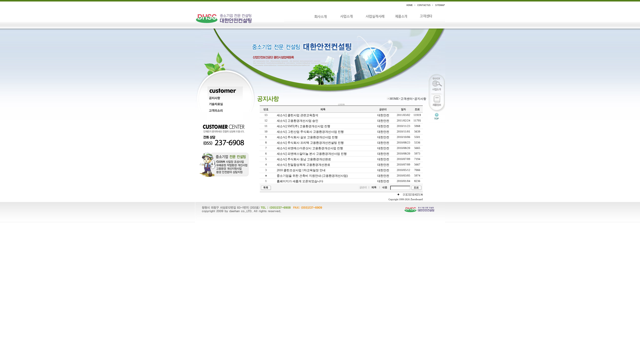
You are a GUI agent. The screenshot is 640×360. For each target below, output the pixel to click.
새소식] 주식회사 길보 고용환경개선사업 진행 (307, 137)
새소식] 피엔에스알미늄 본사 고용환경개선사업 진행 (312, 154)
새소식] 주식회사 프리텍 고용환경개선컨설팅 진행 (310, 142)
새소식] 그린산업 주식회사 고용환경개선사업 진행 (310, 132)
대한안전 (383, 115)
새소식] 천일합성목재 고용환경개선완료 (303, 164)
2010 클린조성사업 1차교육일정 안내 (301, 170)
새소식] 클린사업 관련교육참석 (297, 115)
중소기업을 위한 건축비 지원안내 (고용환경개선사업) (312, 176)
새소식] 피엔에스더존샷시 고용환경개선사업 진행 (310, 148)
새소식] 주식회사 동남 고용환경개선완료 (304, 159)
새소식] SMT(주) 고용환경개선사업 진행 (303, 126)
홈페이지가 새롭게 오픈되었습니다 (300, 181)
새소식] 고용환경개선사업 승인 (297, 120)
